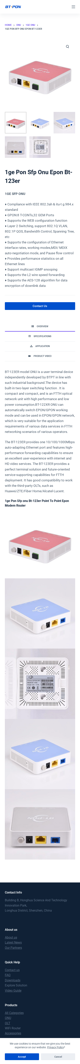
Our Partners (13, 948)
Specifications (42, 336)
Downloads (12, 980)
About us (11, 937)
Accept (22, 1056)
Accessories (13, 1033)
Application (42, 346)
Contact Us (40, 306)
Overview (42, 326)
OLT (7, 1023)
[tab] (40, 327)
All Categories (14, 1013)
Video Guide (13, 990)
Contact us (12, 970)
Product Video (42, 356)
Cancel (58, 1056)
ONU (8, 1018)
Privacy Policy (55, 1047)
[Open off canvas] (73, 7)
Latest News (13, 942)
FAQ (7, 975)
